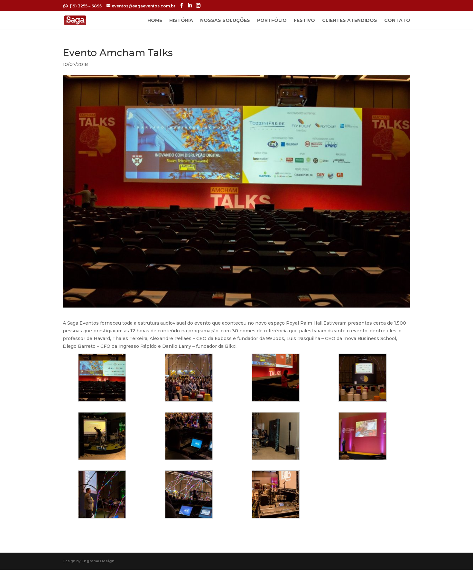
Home (154, 20)
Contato (397, 20)
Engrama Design (98, 561)
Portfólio (272, 20)
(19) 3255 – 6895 (86, 6)
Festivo (304, 20)
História (181, 20)
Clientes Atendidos (349, 20)
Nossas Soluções (225, 20)
